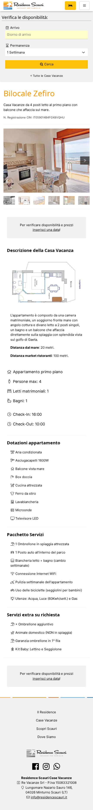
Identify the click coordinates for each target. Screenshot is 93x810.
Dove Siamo (46, 737)
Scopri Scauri (46, 729)
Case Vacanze (46, 720)
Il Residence (46, 712)
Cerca (48, 64)
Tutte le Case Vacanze (47, 75)
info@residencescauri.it (49, 797)
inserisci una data (46, 230)
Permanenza (19, 45)
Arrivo (14, 28)
